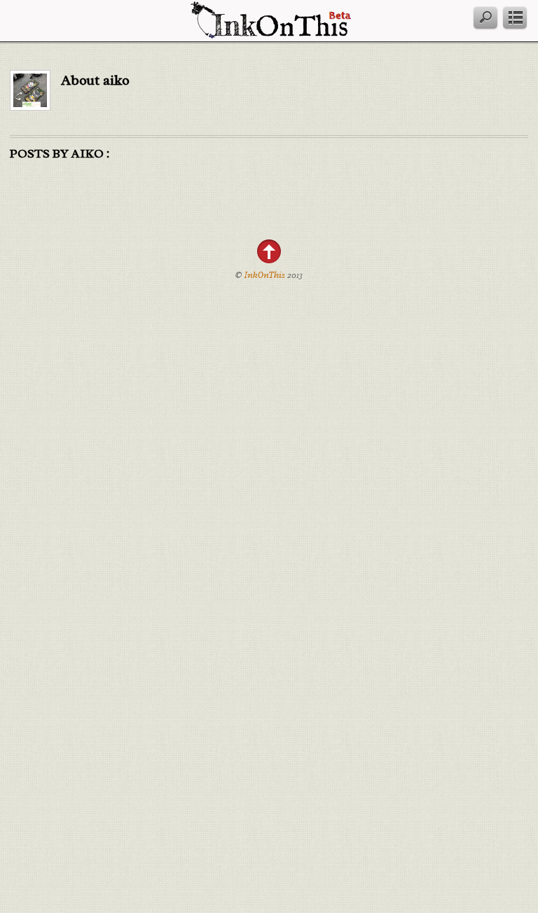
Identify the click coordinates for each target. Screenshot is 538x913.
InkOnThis (264, 275)
